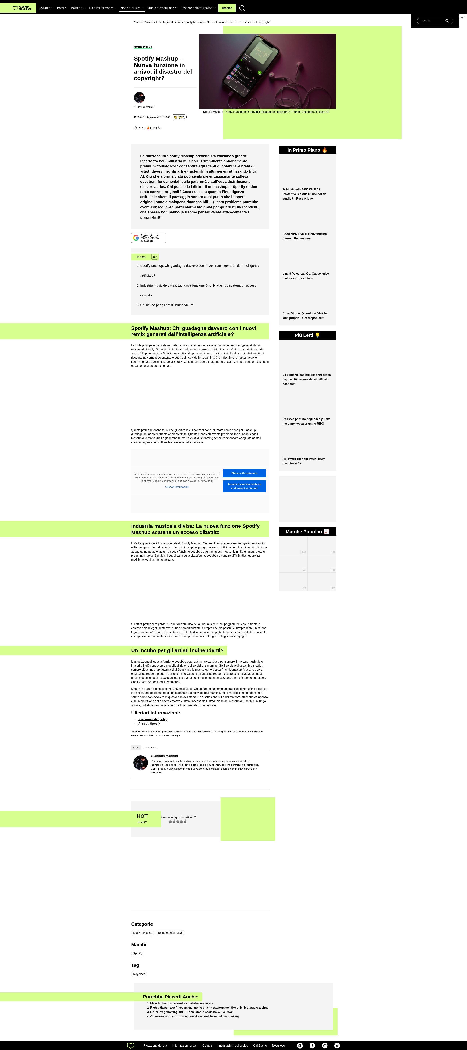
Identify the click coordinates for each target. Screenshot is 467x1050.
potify (156, 723)
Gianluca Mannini (164, 756)
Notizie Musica (130, 8)
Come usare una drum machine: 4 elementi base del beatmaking (194, 1016)
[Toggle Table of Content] (153, 257)
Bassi (60, 8)
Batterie (76, 8)
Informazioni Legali (185, 1045)
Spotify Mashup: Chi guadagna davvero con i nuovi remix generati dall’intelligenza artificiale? (199, 270)
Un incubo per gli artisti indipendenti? (167, 305)
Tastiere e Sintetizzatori (197, 8)
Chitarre (44, 8)
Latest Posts (150, 747)
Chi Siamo (260, 1045)
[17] (321, 578)
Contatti (207, 1045)
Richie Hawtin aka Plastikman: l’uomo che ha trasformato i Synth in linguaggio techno (209, 1007)
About (136, 747)
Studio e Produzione (160, 8)
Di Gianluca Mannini (144, 107)
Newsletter (279, 1045)
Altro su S (145, 723)
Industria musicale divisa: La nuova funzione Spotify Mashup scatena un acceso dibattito (198, 290)
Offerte (227, 8)
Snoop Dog (155, 681)
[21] (293, 576)
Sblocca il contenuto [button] (244, 473)
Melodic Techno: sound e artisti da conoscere (181, 1003)
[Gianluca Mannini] (140, 762)
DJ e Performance (101, 8)
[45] (293, 559)
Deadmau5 (171, 681)
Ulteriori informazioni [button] (177, 486)
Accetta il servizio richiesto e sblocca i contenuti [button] (244, 486)
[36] (321, 558)
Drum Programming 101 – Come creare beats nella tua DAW (191, 1012)
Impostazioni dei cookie (233, 1045)
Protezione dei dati (155, 1045)
